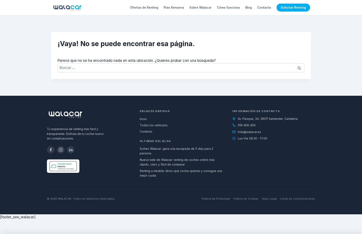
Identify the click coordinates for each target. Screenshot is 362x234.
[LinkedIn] (71, 150)
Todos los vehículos (154, 125)
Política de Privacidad (216, 198)
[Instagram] (61, 150)
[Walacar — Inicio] (67, 7)
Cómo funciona (228, 7)
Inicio (143, 119)
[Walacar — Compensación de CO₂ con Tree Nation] (63, 166)
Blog (248, 7)
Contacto (264, 7)
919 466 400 (247, 125)
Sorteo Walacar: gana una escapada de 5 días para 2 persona (176, 151)
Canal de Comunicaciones (297, 198)
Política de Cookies (246, 198)
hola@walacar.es (249, 132)
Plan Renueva (174, 7)
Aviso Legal (269, 198)
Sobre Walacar (200, 7)
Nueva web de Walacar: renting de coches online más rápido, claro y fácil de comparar (177, 162)
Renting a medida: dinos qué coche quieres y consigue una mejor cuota (181, 173)
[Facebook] (50, 150)
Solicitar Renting (293, 7)
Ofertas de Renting (144, 7)
